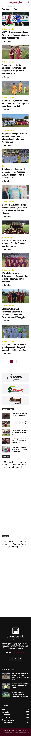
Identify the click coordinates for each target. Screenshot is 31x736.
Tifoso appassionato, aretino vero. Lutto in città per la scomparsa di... (20, 441)
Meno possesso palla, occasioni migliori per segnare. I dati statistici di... (20, 694)
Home (3, 6)
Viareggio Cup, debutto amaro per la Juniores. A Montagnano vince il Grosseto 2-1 (15, 103)
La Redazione (6, 41)
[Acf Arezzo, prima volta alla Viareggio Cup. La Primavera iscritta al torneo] (15, 227)
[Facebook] (11, 659)
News (4, 166)
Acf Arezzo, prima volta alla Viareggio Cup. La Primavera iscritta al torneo (14, 243)
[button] (3, 2)
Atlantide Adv (15, 734)
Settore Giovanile (8, 29)
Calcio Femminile (8, 130)
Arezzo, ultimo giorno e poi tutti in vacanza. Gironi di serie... (20, 432)
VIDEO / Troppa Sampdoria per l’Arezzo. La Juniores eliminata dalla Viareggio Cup (15, 35)
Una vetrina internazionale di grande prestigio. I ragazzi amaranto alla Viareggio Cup (14, 347)
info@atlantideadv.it (19, 652)
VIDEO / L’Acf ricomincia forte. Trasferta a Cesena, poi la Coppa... (19, 449)
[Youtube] (20, 659)
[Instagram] (15, 659)
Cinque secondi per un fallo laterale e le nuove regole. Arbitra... (20, 686)
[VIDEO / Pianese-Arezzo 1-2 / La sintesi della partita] (6, 416)
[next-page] (18, 361)
